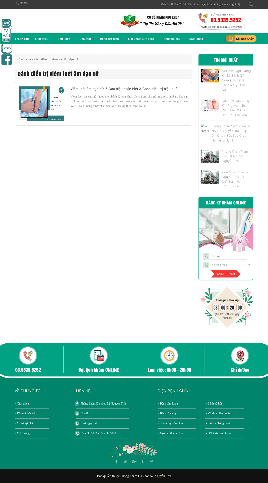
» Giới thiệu (22, 403)
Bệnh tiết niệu (109, 38)
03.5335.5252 (226, 19)
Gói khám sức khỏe (141, 38)
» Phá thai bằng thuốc (218, 423)
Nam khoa (196, 38)
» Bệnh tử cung (167, 413)
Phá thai (85, 38)
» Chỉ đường (22, 433)
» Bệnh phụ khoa (168, 403)
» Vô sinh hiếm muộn (218, 413)
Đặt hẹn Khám (245, 38)
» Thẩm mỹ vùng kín (170, 423)
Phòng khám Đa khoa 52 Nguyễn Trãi (103, 403)
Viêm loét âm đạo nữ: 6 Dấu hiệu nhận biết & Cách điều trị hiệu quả (124, 89)
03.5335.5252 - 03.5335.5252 (98, 433)
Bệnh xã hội (172, 38)
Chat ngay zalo (89, 423)
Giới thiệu (41, 38)
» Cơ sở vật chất (24, 423)
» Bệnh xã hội (213, 403)
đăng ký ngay (225, 273)
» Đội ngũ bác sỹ (25, 413)
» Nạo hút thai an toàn (171, 433)
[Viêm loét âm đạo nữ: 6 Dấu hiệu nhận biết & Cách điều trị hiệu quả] (41, 103)
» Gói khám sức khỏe (218, 433)
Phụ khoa (64, 38)
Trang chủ (22, 38)
